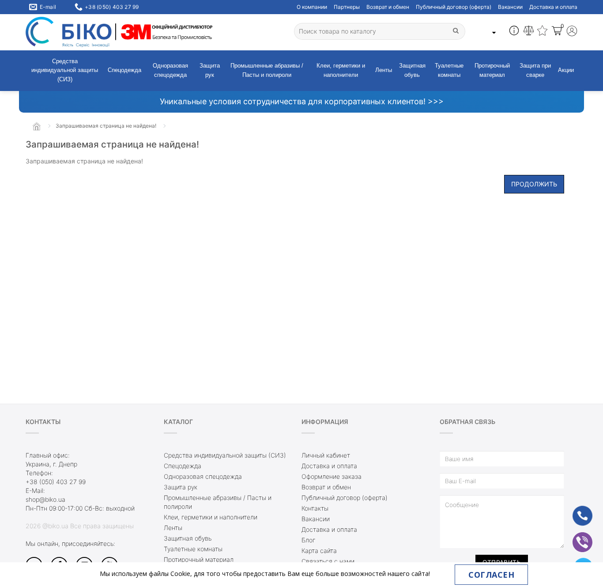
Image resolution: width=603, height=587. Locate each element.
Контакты (315, 508)
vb (576, 536)
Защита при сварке (535, 70)
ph (576, 510)
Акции (566, 70)
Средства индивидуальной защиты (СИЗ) (64, 70)
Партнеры (347, 7)
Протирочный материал (492, 70)
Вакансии (510, 7)
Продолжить (534, 184)
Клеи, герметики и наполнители (341, 70)
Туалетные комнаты (449, 70)
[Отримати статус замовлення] (514, 32)
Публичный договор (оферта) (453, 7)
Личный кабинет (326, 455)
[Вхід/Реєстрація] (571, 32)
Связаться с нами (328, 561)
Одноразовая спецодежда (170, 70)
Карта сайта (319, 550)
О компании (312, 7)
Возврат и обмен (387, 7)
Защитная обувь (412, 70)
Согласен (491, 574)
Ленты (383, 70)
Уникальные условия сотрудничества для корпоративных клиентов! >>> (302, 101)
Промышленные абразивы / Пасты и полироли (266, 70)
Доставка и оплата (553, 7)
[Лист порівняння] (529, 32)
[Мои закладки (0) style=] (542, 32)
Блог (308, 540)
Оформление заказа (332, 476)
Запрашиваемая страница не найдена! (106, 125)
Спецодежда (124, 70)
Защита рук (210, 70)
